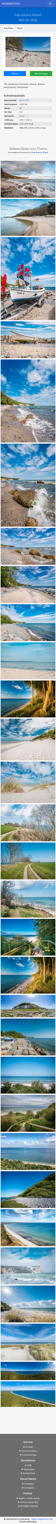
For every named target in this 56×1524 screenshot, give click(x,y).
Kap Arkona (8, 28)
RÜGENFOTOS (11, 3)
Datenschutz (29, 1473)
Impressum (29, 1469)
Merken (15, 73)
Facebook (29, 1483)
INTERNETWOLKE (29, 1506)
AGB (29, 1465)
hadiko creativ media (29, 1498)
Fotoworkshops (29, 1451)
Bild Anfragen (41, 73)
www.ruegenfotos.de (41, 1519)
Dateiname (8, 128)
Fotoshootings (29, 1454)
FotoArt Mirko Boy (29, 1502)
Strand (19, 28)
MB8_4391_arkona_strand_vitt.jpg (32, 128)
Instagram (29, 1487)
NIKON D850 (24, 100)
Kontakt (29, 1447)
